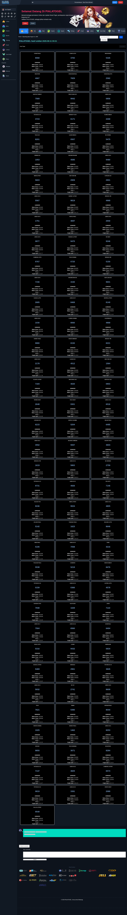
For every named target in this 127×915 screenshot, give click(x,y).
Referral (8, 71)
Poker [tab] (113, 31)
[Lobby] (24, 32)
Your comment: (26, 849)
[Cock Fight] (101, 32)
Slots (7, 26)
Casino (7, 30)
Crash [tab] (82, 31)
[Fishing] (71, 32)
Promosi (8, 66)
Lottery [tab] (91, 31)
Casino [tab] (52, 31)
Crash (7, 45)
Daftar (120, 2)
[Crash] (80, 32)
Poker (7, 59)
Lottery (8, 49)
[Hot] (33, 32)
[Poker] (111, 32)
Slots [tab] (43, 31)
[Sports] (61, 32)
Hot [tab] (35, 31)
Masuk (114, 2)
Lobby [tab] (25, 31)
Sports (7, 35)
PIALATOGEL (122, 46)
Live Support (8, 9)
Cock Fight (8, 54)
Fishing (8, 40)
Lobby (7, 21)
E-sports (4, 62)
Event (7, 75)
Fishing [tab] (72, 31)
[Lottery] (90, 32)
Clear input (104, 39)
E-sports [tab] (123, 31)
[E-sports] (121, 32)
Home (19, 36)
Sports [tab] (62, 31)
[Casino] (51, 32)
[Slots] (41, 32)
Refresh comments (24, 846)
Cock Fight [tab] (102, 31)
